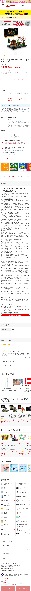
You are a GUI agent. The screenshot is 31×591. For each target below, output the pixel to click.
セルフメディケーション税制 (7, 568)
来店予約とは (24, 111)
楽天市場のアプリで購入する (15, 79)
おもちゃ (8, 9)
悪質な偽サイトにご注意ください (8, 570)
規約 (29, 111)
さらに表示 (27, 357)
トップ (2, 9)
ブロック (14, 9)
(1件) (12, 56)
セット (19, 9)
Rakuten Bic (10, 6)
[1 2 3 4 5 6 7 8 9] (14, 90)
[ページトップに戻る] (28, 585)
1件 (12, 344)
